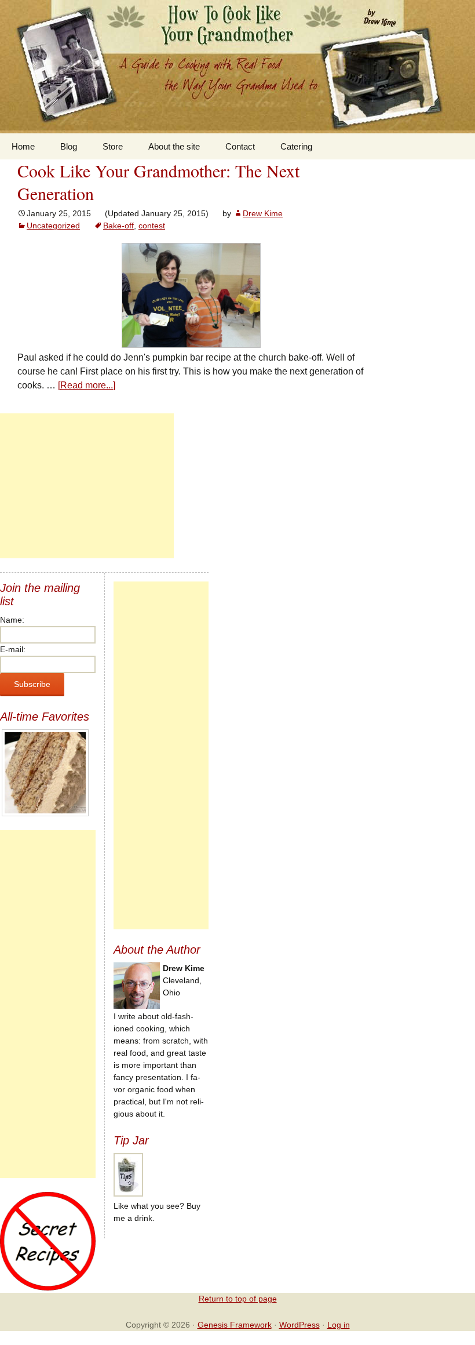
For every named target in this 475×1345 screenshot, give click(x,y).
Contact (240, 146)
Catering (296, 146)
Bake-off (118, 225)
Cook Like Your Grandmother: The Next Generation (158, 182)
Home (23, 146)
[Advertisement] (87, 485)
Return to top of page (238, 1298)
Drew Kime (263, 213)
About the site (174, 146)
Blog (68, 146)
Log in (338, 1324)
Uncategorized (53, 225)
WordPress (299, 1324)
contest (151, 225)
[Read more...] (86, 385)
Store (113, 146)
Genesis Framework (235, 1324)
